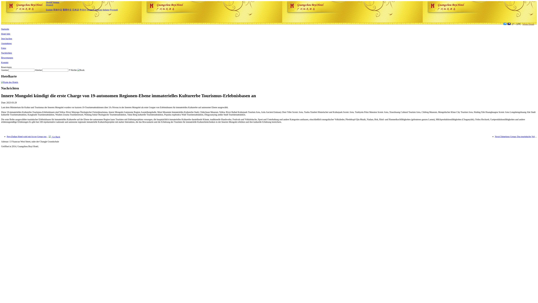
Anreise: (5, 70)
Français (98, 10)
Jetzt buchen (6, 38)
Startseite (5, 29)
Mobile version (52, 2)
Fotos (3, 48)
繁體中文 (67, 10)
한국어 (83, 10)
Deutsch (49, 5)
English (49, 10)
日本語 (75, 10)
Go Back (55, 137)
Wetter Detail (528, 24)
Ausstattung (6, 43)
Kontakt (4, 62)
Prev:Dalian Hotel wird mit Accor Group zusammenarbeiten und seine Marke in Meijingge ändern (28, 136)
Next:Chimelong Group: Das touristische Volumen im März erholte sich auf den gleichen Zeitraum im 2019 (516, 136)
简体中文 (57, 10)
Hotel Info (5, 34)
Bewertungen (7, 58)
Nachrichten (6, 53)
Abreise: (38, 70)
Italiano (106, 10)
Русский (114, 10)
